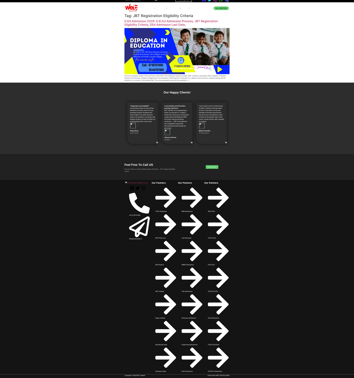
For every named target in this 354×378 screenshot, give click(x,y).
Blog (184, 8)
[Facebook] (132, 188)
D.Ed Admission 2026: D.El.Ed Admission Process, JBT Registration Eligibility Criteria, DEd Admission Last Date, (171, 22)
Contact (195, 8)
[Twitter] (137, 188)
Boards (161, 8)
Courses (148, 8)
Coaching (173, 8)
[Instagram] (143, 188)
